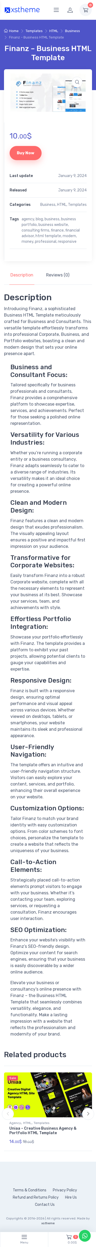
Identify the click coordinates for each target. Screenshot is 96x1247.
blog (39, 219)
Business (72, 31)
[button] (77, 82)
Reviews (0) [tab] (57, 275)
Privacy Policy (65, 1190)
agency (28, 219)
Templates (34, 31)
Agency (15, 1123)
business (52, 219)
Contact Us (45, 1204)
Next (88, 1114)
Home (14, 31)
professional (45, 241)
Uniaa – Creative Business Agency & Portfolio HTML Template (43, 1130)
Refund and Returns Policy (36, 1197)
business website (53, 224)
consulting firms (35, 230)
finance (57, 230)
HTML (53, 31)
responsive (67, 241)
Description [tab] (21, 275)
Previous (8, 1114)
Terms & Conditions (29, 1190)
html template (48, 236)
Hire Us (71, 1197)
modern (69, 236)
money (27, 241)
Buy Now (25, 153)
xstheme (48, 1223)
